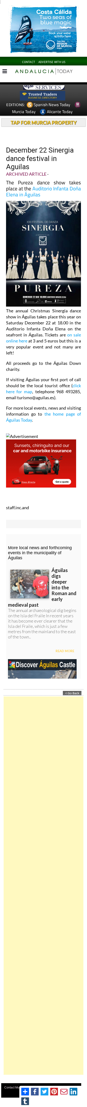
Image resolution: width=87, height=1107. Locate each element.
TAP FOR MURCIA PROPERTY (44, 122)
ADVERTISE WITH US (51, 62)
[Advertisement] (43, 885)
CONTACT (28, 62)
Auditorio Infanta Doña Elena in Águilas (43, 191)
